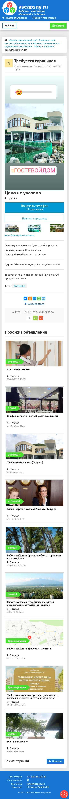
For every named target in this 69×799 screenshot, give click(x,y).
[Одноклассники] (30, 298)
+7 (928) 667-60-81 (36, 776)
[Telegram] (43, 298)
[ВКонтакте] (25, 298)
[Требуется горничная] (34, 227)
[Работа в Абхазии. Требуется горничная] (57, 227)
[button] (61, 78)
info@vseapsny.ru (36, 783)
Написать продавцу (34, 218)
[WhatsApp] (39, 298)
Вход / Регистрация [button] (45, 17)
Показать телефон (34, 207)
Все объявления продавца (19, 235)
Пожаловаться (35, 303)
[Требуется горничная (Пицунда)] (12, 227)
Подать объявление (16, 17)
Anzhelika (19, 285)
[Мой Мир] (34, 298)
